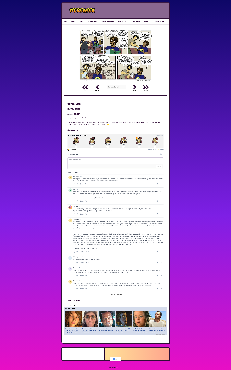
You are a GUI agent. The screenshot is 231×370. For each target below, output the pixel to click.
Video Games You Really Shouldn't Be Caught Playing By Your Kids (72, 330)
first (85, 90)
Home (66, 21)
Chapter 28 (71, 305)
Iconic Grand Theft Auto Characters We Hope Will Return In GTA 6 (157, 330)
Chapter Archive (108, 21)
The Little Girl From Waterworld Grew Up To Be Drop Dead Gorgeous (140, 330)
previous (97, 90)
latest (146, 90)
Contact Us (92, 21)
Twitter (148, 21)
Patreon (160, 21)
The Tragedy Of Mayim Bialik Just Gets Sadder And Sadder (89, 330)
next (134, 90)
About (74, 21)
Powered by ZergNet (161, 334)
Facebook (136, 21)
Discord (123, 21)
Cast (82, 21)
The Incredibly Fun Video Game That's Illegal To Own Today (123, 330)
